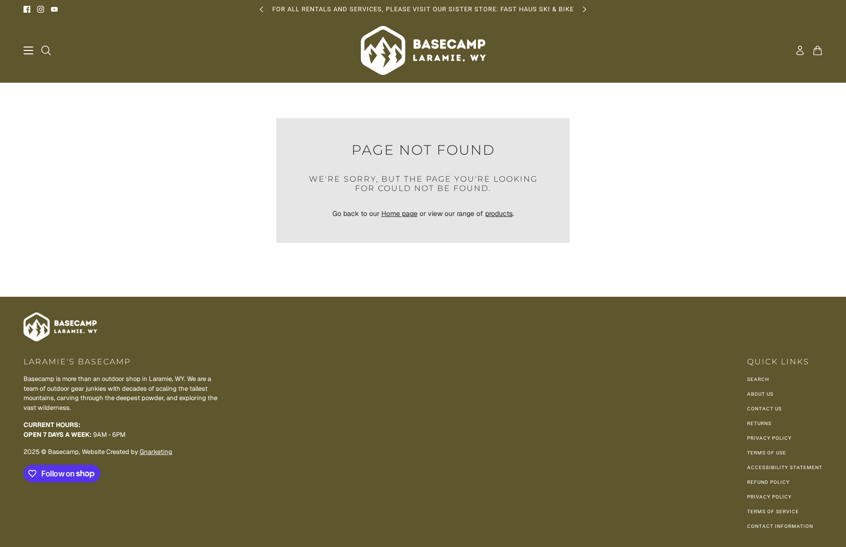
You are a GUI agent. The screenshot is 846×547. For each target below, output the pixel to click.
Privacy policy (769, 496)
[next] (584, 9)
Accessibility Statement (784, 467)
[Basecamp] (423, 50)
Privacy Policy (769, 438)
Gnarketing (156, 452)
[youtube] (54, 9)
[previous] (261, 9)
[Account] (800, 50)
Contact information (780, 526)
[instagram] (40, 9)
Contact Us (764, 408)
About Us (760, 394)
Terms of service (773, 511)
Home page (399, 213)
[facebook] (27, 9)
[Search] (46, 50)
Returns (759, 423)
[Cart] (817, 50)
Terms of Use (766, 452)
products (499, 213)
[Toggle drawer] (28, 50)
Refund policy (768, 482)
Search (758, 379)
